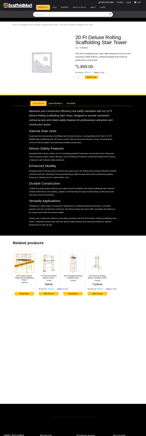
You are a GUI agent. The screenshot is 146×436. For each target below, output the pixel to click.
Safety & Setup (79, 7)
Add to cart (91, 77)
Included (71, 103)
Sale (55, 7)
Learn (102, 7)
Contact (120, 2)
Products (42, 7)
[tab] (38, 103)
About (93, 7)
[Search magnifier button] (110, 14)
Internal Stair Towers (51, 25)
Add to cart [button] (49, 294)
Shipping (64, 7)
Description (38, 103)
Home (15, 25)
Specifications (55, 103)
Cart (139, 2)
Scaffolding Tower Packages (30, 25)
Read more (24, 294)
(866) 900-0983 (107, 2)
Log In (128, 2)
